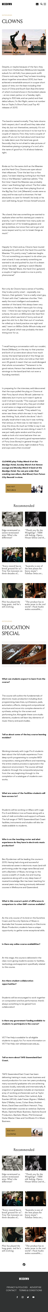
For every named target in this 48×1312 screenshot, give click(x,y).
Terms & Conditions (30, 1291)
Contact (11, 1291)
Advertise (35, 1287)
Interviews (7, 15)
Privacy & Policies (17, 1287)
